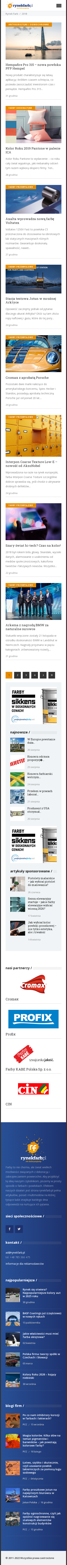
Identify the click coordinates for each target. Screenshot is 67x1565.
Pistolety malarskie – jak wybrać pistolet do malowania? (41, 881)
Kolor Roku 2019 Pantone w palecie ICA (33, 150)
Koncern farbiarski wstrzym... (40, 775)
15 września (37, 1424)
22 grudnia (11, 572)
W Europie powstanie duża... (41, 741)
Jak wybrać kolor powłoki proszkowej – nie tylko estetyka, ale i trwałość (42, 927)
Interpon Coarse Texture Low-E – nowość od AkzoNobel (31, 464)
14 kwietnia (34, 939)
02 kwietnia (29, 1343)
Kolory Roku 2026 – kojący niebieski (39, 1376)
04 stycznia (37, 1478)
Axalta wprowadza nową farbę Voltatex (30, 221)
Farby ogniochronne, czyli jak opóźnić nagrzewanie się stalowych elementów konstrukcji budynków (42, 1518)
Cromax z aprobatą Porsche (27, 378)
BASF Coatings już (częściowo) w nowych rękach (42, 1314)
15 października (31, 1322)
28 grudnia (11, 174)
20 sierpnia (33, 818)
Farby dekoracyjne (20, 108)
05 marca (28, 1363)
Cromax (12, 999)
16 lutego (36, 1451)
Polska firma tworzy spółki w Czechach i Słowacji (41, 1355)
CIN (9, 1104)
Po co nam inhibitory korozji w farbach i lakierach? (41, 1416)
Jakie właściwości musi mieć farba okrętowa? (41, 1335)
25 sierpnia (33, 767)
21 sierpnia (33, 801)
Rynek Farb (12, 13)
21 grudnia (11, 656)
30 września (29, 1384)
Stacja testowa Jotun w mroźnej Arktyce (31, 300)
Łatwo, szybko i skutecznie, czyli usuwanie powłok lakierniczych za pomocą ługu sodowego (42, 1467)
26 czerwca (34, 892)
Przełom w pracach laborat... (39, 792)
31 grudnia (11, 95)
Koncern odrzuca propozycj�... (38, 758)
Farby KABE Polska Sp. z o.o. (29, 1069)
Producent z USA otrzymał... (38, 810)
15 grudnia (37, 1529)
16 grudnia (46, 1502)
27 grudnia (11, 254)
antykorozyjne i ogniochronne (29, 24)
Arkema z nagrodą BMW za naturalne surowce (27, 627)
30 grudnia (29, 1302)
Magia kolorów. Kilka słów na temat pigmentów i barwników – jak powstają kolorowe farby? (41, 1440)
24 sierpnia (33, 784)
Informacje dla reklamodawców (25, 1263)
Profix (11, 1034)
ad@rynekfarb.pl (15, 1252)
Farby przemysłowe (21, 187)
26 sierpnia (33, 749)
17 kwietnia (34, 915)
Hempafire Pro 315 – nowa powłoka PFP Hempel (33, 66)
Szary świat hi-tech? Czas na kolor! (33, 546)
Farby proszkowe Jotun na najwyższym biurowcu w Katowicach (40, 1493)
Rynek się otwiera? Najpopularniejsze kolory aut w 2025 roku (42, 1293)
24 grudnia (11, 325)
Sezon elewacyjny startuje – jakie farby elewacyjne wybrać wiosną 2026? (41, 903)
